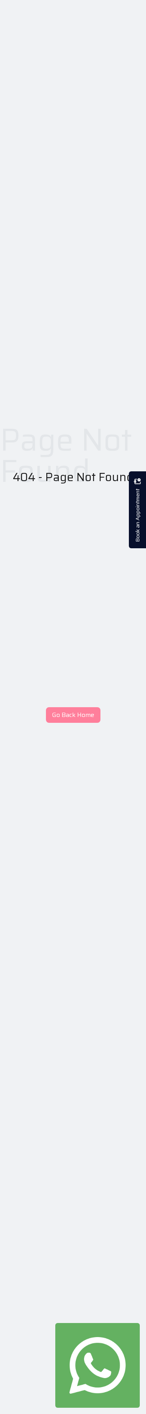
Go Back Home (73, 715)
